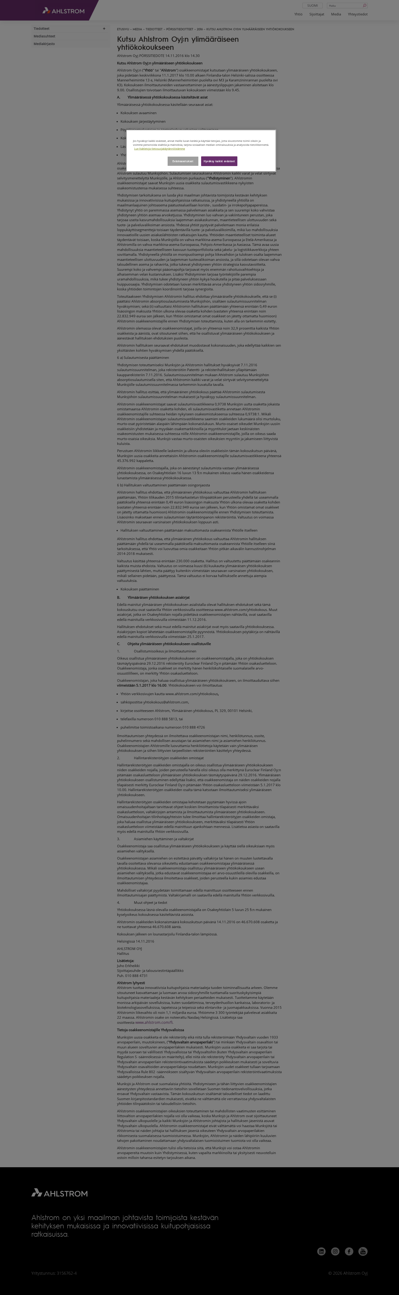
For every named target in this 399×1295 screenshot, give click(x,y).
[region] (201, 151)
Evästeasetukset (182, 161)
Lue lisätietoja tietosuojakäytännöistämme (159, 148)
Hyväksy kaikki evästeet (219, 161)
